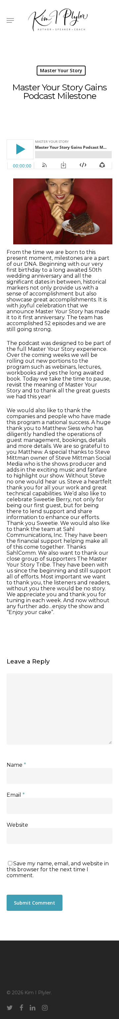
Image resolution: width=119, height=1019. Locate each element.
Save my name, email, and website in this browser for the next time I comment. (58, 869)
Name (16, 765)
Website (17, 825)
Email (16, 795)
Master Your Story (61, 70)
